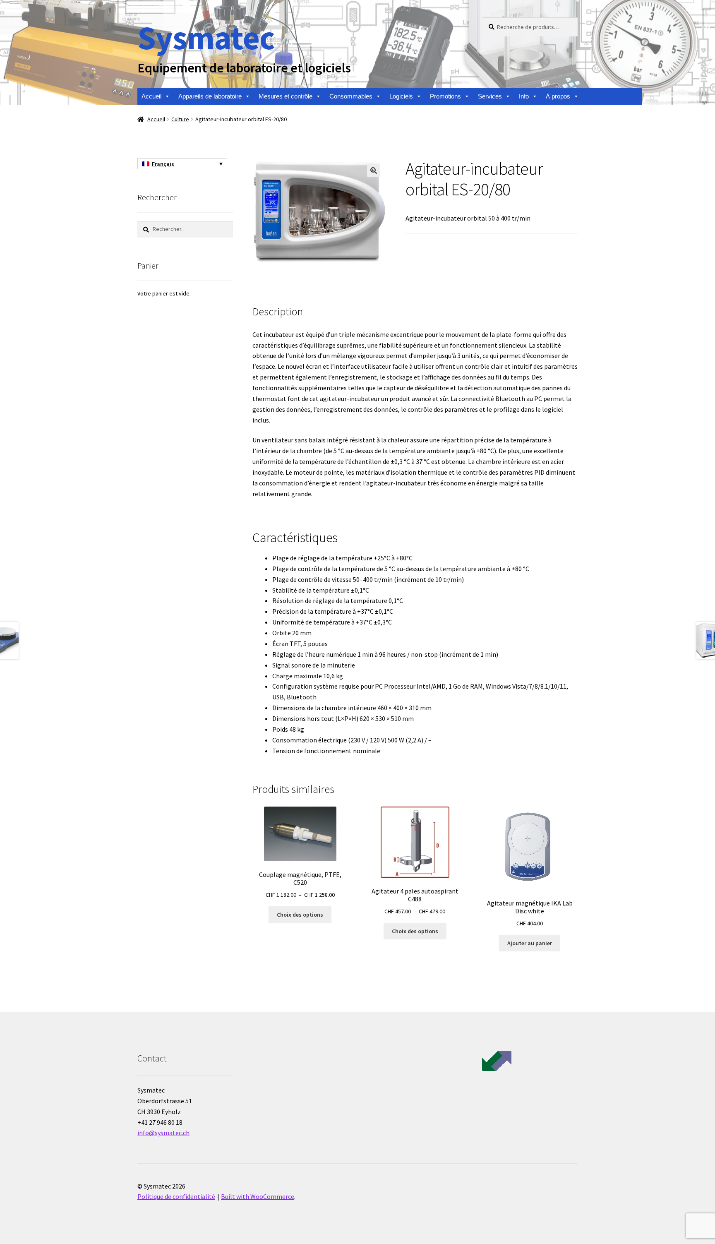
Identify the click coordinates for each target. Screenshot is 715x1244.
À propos (558, 96)
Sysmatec (205, 37)
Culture (180, 119)
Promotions (445, 96)
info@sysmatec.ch (163, 1133)
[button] (373, 170)
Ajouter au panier (529, 943)
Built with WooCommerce (257, 1196)
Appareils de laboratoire (210, 96)
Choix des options (300, 914)
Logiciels (401, 96)
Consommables (350, 96)
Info (524, 96)
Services (490, 96)
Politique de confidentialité (176, 1196)
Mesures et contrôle (285, 96)
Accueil (151, 96)
